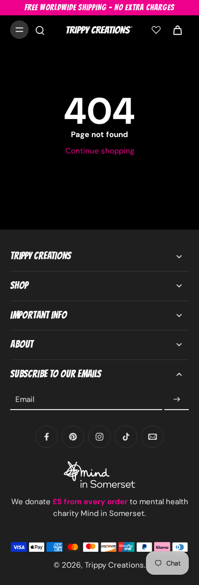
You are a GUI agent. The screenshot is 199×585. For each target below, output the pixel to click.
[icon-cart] (177, 29)
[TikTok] (126, 436)
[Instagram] (99, 436)
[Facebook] (46, 436)
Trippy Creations (114, 565)
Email (24, 399)
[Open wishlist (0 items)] (156, 30)
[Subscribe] (176, 399)
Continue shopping (99, 151)
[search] (40, 29)
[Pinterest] (73, 436)
